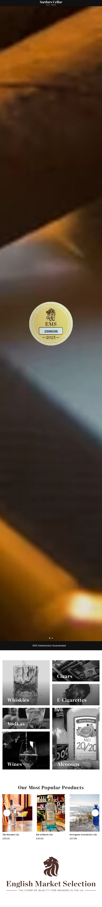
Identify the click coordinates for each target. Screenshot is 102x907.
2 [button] (52, 638)
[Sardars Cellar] (51, 323)
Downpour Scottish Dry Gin (83, 834)
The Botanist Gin (10, 834)
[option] (51, 323)
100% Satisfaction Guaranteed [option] (49, 645)
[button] (7, 813)
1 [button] (49, 638)
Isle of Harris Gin (44, 834)
